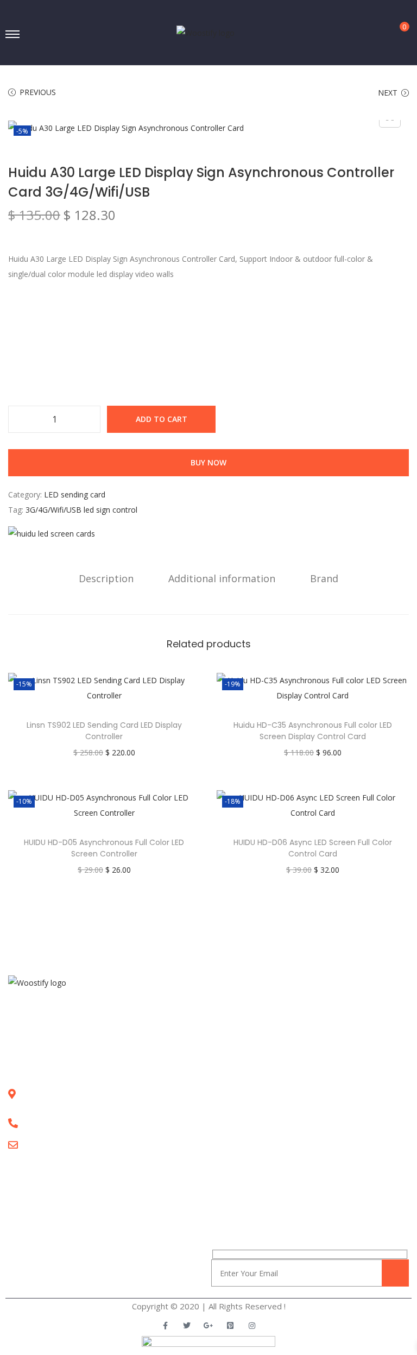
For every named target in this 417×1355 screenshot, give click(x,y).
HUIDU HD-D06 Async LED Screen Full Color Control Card (312, 848)
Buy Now (208, 462)
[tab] (106, 578)
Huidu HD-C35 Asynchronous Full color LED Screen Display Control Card (312, 731)
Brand (324, 578)
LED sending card (74, 494)
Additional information (221, 578)
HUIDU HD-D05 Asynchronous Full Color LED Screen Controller (104, 848)
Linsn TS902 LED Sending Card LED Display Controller (104, 731)
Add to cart (161, 419)
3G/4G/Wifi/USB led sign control (81, 510)
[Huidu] (51, 533)
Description (106, 578)
